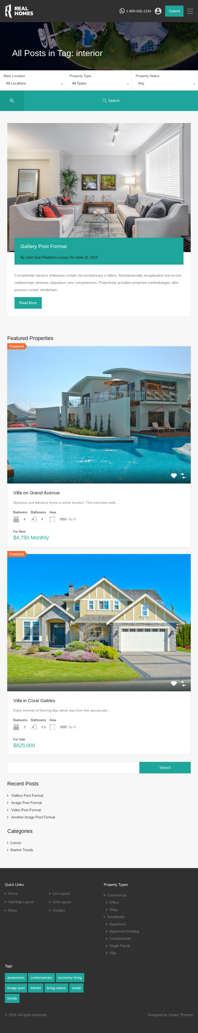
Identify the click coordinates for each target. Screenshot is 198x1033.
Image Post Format (26, 803)
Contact (59, 910)
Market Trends (21, 850)
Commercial (116, 895)
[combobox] (33, 84)
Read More (28, 303)
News (12, 910)
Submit (174, 11)
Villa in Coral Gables (34, 700)
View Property (99, 456)
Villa (112, 953)
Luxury (63, 257)
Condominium (120, 938)
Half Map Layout (21, 902)
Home (13, 893)
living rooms (56, 988)
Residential (115, 917)
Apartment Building (124, 931)
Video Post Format (26, 810)
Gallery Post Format (44, 246)
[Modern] (19, 16)
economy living (70, 977)
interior (35, 988)
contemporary (41, 977)
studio (76, 988)
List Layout (61, 893)
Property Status (147, 76)
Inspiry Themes (181, 1015)
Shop (113, 910)
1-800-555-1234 (138, 11)
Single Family (120, 946)
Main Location (14, 76)
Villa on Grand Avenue (36, 492)
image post (16, 988)
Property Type (80, 76)
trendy (12, 998)
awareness (16, 977)
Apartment (117, 924)
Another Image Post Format (33, 817)
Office (114, 902)
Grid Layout (62, 902)
